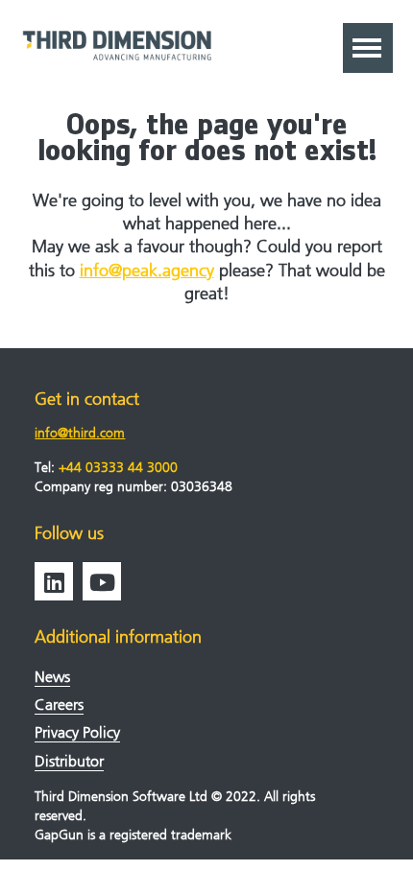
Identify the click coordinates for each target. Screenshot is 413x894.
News (52, 677)
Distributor (69, 761)
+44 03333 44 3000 (118, 467)
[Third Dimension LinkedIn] (54, 581)
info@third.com (80, 433)
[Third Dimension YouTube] (102, 581)
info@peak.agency (147, 271)
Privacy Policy (77, 732)
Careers (59, 704)
